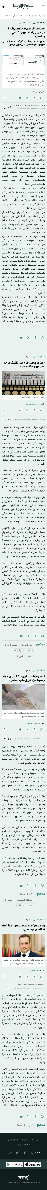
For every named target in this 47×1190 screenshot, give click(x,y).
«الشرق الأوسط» (32, 402)
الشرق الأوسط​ (31, 13)
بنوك (30, 648)
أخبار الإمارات (27, 642)
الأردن (18, 903)
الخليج (22, 20)
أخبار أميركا (19, 648)
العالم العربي (39, 20)
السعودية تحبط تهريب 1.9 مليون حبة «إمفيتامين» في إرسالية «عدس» (24, 676)
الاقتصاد (7, 13)
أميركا (20, 654)
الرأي (14, 13)
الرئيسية (42, 13)
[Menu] (44, 5)
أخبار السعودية (26, 891)
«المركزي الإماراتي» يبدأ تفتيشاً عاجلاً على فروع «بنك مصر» (24, 362)
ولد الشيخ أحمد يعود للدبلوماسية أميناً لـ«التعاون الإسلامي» (23, 925)
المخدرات (9, 897)
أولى (31, 1123)
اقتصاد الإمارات (11, 642)
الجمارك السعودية (25, 897)
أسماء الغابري (35, 968)
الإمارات (30, 654)
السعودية (29, 903)
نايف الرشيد (34, 89)
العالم (21, 13)
